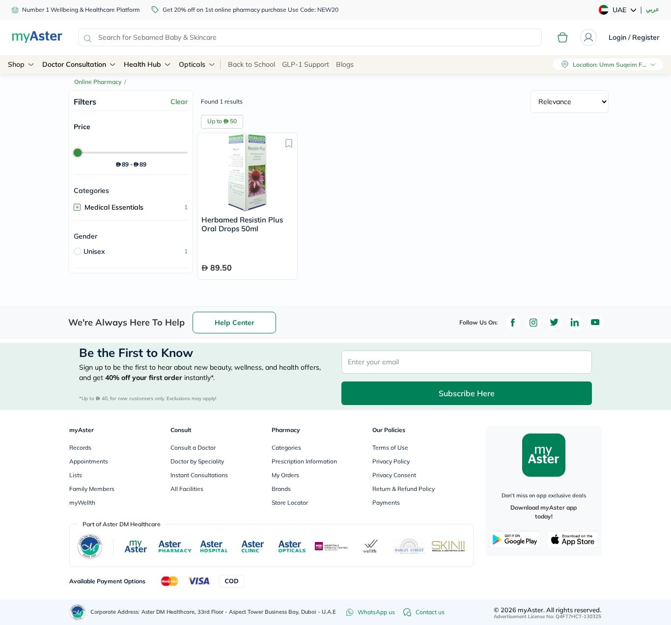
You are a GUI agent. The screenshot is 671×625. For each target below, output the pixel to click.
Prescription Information (304, 461)
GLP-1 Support (305, 64)
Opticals (192, 64)
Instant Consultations (199, 475)
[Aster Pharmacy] (175, 546)
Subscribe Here (467, 393)
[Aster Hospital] (214, 546)
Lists (75, 475)
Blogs (345, 64)
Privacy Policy (391, 461)
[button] (288, 143)
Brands (281, 488)
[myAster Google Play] (514, 539)
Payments (386, 502)
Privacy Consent (394, 475)
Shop (16, 64)
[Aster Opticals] (292, 546)
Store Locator (290, 502)
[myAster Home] (77, 612)
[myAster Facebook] (512, 322)
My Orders (285, 475)
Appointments (88, 461)
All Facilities (186, 488)
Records (80, 447)
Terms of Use (390, 447)
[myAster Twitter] (554, 322)
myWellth (82, 502)
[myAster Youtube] (595, 322)
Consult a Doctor (193, 447)
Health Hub (142, 64)
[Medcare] (331, 546)
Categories (286, 447)
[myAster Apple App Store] (572, 539)
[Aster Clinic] (253, 546)
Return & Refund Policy (403, 488)
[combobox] (310, 37)
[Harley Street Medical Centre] (409, 546)
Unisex (94, 251)
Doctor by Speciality (197, 461)
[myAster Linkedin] (574, 322)
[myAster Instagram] (533, 322)
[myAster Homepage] (37, 37)
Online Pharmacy (97, 81)
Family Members (91, 488)
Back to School (251, 64)
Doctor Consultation (74, 64)
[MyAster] (136, 546)
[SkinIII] (448, 546)
